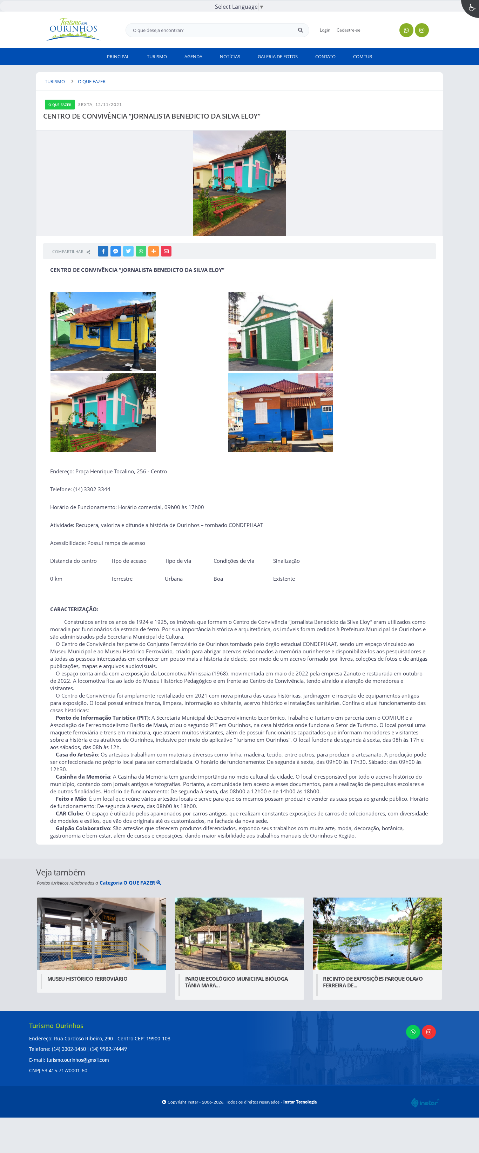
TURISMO (55, 81)
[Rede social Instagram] (430, 1033)
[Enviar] (300, 30)
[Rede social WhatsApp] (414, 1033)
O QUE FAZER (92, 81)
